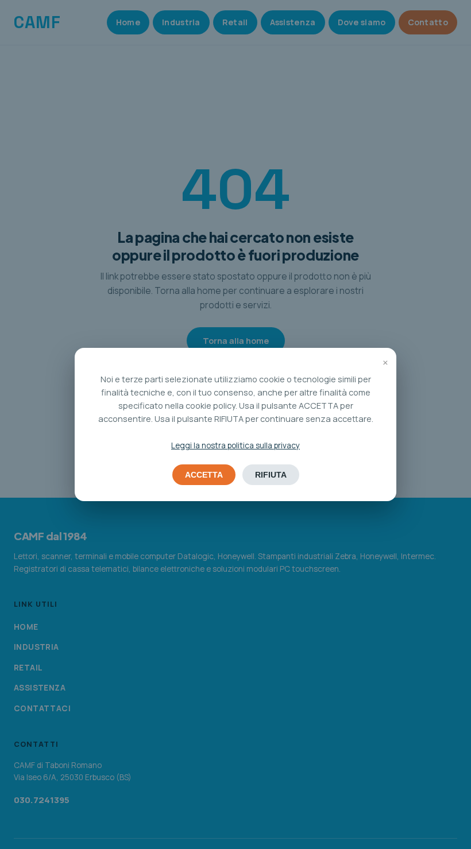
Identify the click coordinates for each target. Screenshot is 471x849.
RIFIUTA (271, 474)
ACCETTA (204, 474)
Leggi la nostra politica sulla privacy (235, 445)
